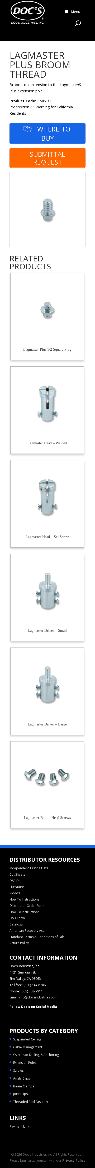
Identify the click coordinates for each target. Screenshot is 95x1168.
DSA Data (16, 880)
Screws (18, 1070)
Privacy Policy (74, 1160)
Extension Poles (24, 1062)
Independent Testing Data (29, 868)
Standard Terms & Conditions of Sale (37, 937)
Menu (75, 11)
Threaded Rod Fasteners (31, 1101)
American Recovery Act (27, 930)
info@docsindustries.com (38, 997)
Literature (17, 887)
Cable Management (27, 1047)
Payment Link (19, 1126)
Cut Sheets (17, 874)
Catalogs (16, 924)
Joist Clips (20, 1094)
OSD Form (17, 918)
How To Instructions (24, 899)
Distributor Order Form (27, 905)
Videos (15, 893)
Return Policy (19, 943)
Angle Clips (21, 1078)
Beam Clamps (23, 1086)
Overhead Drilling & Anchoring (36, 1055)
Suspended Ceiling (27, 1039)
